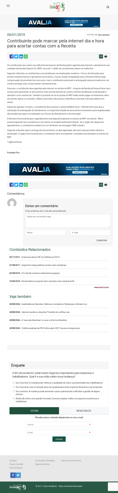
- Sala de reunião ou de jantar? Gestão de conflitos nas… (40, 312)
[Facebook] (12, 475)
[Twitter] (17, 475)
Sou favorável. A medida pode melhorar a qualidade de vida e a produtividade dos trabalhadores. (59, 383)
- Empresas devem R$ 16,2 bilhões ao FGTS (34, 257)
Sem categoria (103, 35)
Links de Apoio (15, 468)
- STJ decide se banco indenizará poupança (34, 273)
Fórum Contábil (16, 464)
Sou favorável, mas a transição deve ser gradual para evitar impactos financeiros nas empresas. (59, 387)
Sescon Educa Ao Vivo (71, 460)
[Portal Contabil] (18, 487)
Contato (13, 460)
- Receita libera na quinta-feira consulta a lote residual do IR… (42, 281)
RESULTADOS (84, 410)
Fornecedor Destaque (45, 460)
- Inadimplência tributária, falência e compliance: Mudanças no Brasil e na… (48, 304)
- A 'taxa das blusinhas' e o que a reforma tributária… (38, 320)
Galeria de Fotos (42, 464)
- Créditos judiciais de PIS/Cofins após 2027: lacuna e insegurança (44, 328)
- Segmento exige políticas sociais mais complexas (37, 265)
